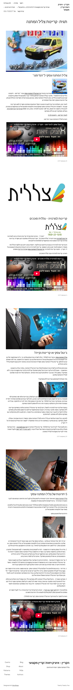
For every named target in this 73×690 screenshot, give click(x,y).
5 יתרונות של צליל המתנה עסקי (48, 494)
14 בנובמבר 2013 (62, 295)
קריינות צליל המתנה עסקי (32, 93)
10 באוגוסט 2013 (62, 636)
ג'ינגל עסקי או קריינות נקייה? (50, 352)
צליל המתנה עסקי (61, 357)
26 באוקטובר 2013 (62, 436)
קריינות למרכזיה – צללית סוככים (48, 218)
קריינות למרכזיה (62, 238)
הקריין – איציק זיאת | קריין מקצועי (63, 7)
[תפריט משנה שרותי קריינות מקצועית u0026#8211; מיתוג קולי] (17, 7)
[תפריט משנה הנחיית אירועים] (4, 7)
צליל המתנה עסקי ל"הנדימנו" (50, 75)
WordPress (15, 685)
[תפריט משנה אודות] (13, 3)
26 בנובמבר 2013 (62, 161)
